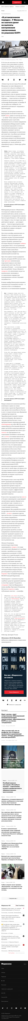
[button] (24, 2)
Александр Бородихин (6, 13)
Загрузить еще (13, 898)
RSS (3, 980)
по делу (9, 513)
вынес (7, 115)
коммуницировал (15, 598)
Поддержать (17, 2)
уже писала (14, 596)
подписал (11, 589)
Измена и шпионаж (20, 6)
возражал (4, 573)
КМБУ (2, 36)
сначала (3, 432)
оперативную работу (20, 618)
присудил (7, 261)
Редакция (3, 976)
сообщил (23, 243)
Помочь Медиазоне (14, 692)
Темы (2, 968)
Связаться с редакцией (15, 704)
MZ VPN (3, 993)
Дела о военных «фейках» (7, 6)
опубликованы (6, 424)
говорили (4, 271)
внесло (24, 497)
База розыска (4, 1001)
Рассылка (3, 985)
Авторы (3, 972)
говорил (14, 547)
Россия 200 (4, 997)
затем (7, 436)
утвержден (4, 585)
